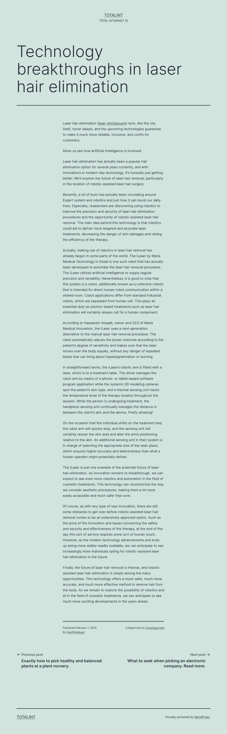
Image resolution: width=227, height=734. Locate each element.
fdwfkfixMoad (75, 632)
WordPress (202, 717)
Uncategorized (155, 627)
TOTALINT (113, 15)
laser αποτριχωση (112, 123)
